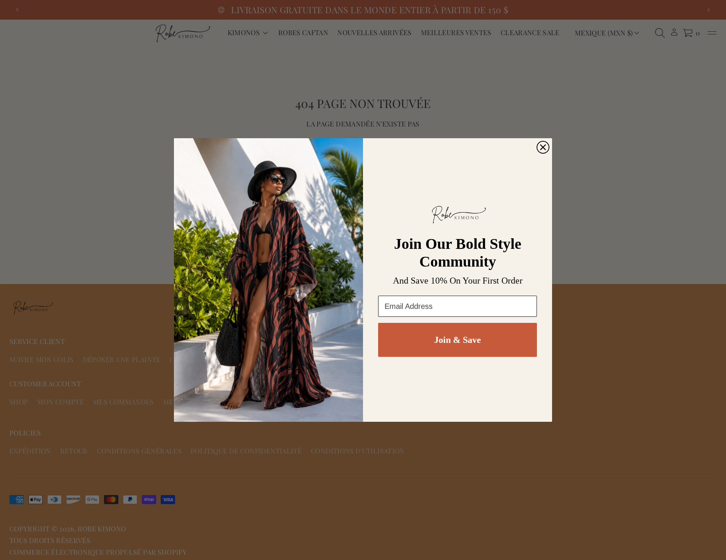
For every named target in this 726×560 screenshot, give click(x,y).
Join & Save (457, 340)
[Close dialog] (543, 147)
